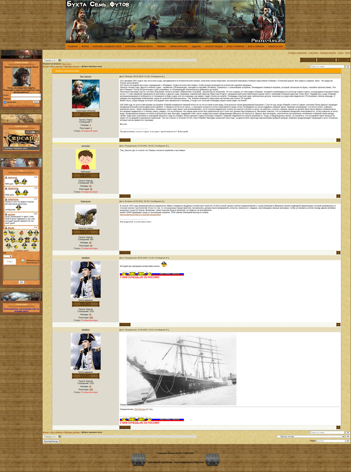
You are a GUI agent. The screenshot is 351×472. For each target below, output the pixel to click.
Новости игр (275, 46)
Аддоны (196, 46)
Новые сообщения (298, 53)
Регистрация (29, 105)
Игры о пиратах (235, 46)
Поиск (341, 53)
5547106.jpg (139, 409)
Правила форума (328, 53)
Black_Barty (66, 64)
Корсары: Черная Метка (139, 46)
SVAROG (86, 258)
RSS (347, 53)
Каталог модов (214, 46)
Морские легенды (72, 66)
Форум (85, 46)
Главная (73, 46)
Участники (313, 53)
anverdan (86, 146)
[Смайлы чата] (21, 250)
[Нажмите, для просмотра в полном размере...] (181, 405)
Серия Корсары (179, 46)
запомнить (12, 102)
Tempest (161, 46)
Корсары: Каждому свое (107, 46)
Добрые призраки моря (92, 66)
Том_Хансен (85, 76)
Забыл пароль (14, 105)
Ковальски (85, 201)
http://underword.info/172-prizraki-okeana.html (140, 214)
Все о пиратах (256, 46)
